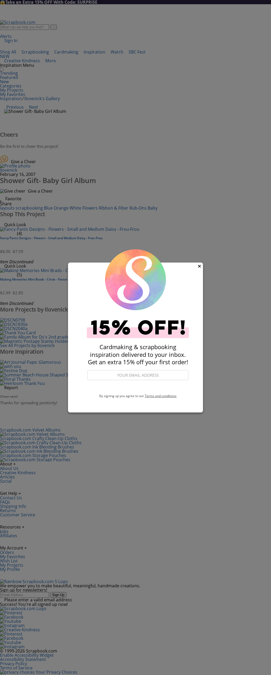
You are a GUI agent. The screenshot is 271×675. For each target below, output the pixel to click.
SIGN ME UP (138, 387)
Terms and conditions (161, 396)
